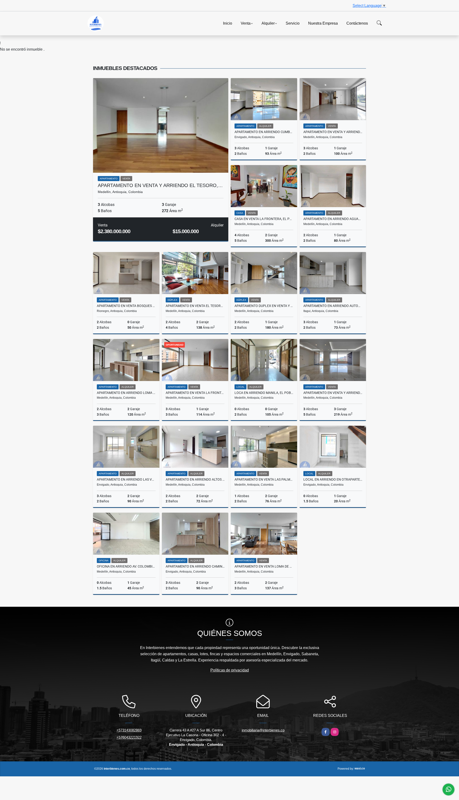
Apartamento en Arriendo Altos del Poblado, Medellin (195, 479)
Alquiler (268, 23)
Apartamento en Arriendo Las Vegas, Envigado (126, 479)
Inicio (227, 23)
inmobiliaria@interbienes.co (263, 730)
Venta (246, 23)
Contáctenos (357, 23)
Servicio (293, 23)
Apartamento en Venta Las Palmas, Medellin (264, 479)
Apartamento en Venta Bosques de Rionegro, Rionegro (126, 306)
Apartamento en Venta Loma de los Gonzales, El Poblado (264, 566)
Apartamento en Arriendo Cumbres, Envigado (264, 132)
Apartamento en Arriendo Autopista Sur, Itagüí (332, 306)
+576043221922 (129, 737)
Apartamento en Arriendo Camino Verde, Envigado (195, 566)
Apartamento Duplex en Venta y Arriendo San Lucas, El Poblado (264, 306)
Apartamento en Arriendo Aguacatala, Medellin (332, 219)
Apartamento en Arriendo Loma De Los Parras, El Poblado (126, 393)
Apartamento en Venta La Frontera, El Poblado (195, 393)
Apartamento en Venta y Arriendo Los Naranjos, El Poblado (332, 393)
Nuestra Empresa (323, 23)
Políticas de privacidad (229, 670)
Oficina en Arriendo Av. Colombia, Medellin (126, 566)
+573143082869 (129, 730)
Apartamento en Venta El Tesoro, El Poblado (195, 306)
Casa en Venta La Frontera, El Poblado (264, 219)
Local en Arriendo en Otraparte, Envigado (332, 479)
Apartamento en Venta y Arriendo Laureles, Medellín (332, 132)
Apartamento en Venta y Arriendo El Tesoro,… (160, 185)
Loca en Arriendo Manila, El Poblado (264, 393)
